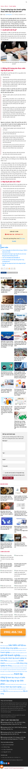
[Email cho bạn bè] (9, 269)
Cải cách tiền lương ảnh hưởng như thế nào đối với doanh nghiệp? (20, 610)
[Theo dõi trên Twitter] (6, 763)
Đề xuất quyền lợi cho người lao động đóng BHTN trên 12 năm (19, 624)
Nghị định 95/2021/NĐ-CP (21, 669)
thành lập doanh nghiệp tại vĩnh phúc (20, 684)
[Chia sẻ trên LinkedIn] (14, 269)
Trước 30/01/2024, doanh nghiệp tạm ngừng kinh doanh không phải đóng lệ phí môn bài (21, 581)
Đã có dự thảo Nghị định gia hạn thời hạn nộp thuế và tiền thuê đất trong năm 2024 (7, 625)
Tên (4, 453)
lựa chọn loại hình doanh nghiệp (19, 667)
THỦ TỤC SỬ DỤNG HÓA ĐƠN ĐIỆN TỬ (11, 257)
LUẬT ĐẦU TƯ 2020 (23, 665)
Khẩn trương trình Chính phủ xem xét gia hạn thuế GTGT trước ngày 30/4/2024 (20, 596)
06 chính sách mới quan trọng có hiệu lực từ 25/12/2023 (20, 565)
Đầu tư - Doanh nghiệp (10, 6)
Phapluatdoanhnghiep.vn (18, 768)
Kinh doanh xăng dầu (12, 663)
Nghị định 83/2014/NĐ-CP (12, 669)
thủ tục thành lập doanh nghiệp (11, 687)
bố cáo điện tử (23, 648)
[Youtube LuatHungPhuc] (22, 238)
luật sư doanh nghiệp (4, 667)
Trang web (5, 466)
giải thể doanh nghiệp (10, 655)
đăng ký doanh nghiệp (12, 691)
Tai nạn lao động (7, 671)
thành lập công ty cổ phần (16, 677)
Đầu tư (5, 691)
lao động (8, 666)
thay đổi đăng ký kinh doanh (5, 674)
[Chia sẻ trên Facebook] (4, 269)
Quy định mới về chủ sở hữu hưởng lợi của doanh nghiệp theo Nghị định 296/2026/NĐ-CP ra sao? (20, 513)
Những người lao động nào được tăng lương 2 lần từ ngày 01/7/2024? (6, 610)
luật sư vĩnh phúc (11, 667)
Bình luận (5, 440)
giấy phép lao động (23, 655)
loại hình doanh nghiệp (15, 665)
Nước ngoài (2, 671)
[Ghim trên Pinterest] (12, 269)
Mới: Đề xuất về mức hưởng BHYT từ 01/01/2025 (5, 595)
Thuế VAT (12, 674)
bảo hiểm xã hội (16, 645)
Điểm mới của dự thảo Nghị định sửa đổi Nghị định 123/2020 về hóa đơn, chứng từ (6, 566)
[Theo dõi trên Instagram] (4, 763)
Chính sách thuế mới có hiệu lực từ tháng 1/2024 (6, 579)
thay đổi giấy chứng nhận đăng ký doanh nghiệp (19, 671)
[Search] (26, 2)
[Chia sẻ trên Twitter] (7, 269)
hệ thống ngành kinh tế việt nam (13, 660)
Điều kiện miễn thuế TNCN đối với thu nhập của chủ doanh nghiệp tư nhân (6, 513)
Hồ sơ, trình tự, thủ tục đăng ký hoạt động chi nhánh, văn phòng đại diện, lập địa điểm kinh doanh (6, 545)
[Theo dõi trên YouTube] (9, 763)
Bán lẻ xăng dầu (5, 645)
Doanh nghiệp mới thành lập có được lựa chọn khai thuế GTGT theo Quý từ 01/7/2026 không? (21, 498)
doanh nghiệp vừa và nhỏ (22, 652)
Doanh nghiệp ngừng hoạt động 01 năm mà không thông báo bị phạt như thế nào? (6, 498)
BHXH (1, 645)
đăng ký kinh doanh (19, 691)
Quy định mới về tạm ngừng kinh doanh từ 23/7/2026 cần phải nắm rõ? (20, 545)
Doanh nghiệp (5, 652)
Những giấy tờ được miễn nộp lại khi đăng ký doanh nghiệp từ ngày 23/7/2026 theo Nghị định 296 (21, 529)
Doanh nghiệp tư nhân (14, 652)
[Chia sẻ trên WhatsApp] (2, 269)
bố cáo (19, 648)
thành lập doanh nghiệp (9, 684)
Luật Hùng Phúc (9, 14)
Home (2, 6)
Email (4, 459)
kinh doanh (7, 663)
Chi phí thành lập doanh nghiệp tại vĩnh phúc (18, 650)
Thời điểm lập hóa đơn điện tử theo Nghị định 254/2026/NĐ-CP (6, 528)
